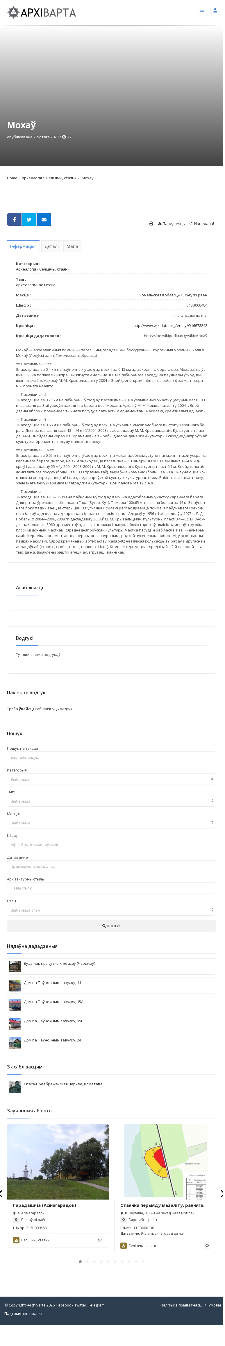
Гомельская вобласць (160, 295)
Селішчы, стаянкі (61, 177)
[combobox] (111, 779)
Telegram (96, 1305)
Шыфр (13, 835)
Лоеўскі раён (195, 295)
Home (12, 177)
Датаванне (17, 857)
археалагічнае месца (36, 284)
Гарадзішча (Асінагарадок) (44, 1205)
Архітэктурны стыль (25, 879)
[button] (80, 1262)
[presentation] (222, 1194)
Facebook (65, 1305)
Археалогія (32, 177)
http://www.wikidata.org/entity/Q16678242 (170, 325)
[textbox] (111, 779)
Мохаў (88, 177)
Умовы (214, 1305)
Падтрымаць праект (23, 1313)
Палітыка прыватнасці (181, 1305)
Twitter (80, 1305)
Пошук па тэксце (22, 748)
